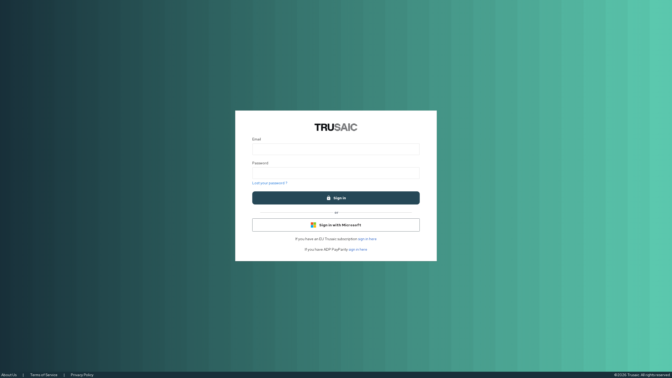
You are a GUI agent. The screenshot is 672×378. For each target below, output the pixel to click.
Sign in (339, 198)
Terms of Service (43, 374)
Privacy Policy (82, 374)
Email (256, 139)
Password (260, 163)
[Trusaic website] (336, 127)
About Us (9, 374)
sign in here (367, 239)
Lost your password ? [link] (269, 183)
